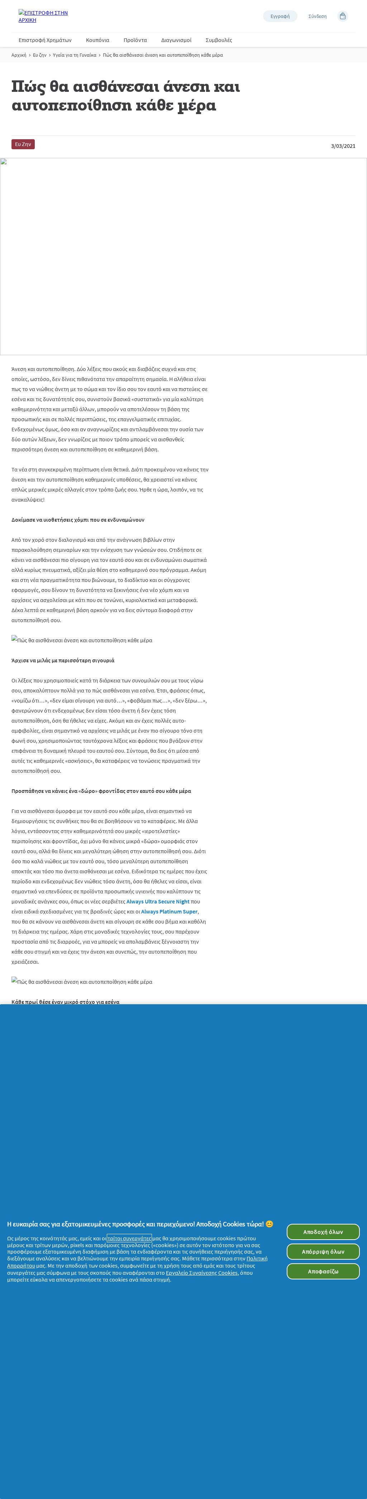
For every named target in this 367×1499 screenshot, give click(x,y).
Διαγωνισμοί (176, 39)
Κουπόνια (97, 39)
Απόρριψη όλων (323, 1251)
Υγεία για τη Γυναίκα (74, 55)
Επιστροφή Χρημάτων (45, 39)
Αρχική (19, 55)
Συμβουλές (219, 39)
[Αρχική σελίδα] (47, 16)
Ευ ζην (40, 55)
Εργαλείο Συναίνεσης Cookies (202, 1272)
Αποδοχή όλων (323, 1231)
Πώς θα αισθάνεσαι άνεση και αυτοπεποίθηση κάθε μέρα (163, 55)
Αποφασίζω (323, 1271)
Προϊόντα (135, 39)
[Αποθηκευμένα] (342, 16)
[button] (280, 16)
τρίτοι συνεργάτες (129, 1238)
